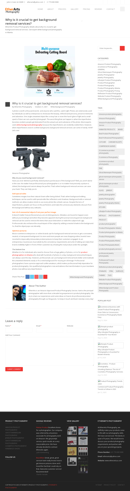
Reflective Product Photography (110, 93)
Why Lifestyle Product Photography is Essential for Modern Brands (108, 352)
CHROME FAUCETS (115, 142)
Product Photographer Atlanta (110, 228)
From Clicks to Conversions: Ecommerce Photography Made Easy (110, 314)
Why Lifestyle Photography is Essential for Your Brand (109, 333)
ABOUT (50, 9)
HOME (40, 9)
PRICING (86, 9)
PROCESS (62, 9)
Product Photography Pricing (109, 91)
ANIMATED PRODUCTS (107, 129)
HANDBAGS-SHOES (12, 448)
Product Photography (106, 85)
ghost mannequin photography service (110, 178)
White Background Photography (63, 107)
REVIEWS (98, 9)
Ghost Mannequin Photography (110, 72)
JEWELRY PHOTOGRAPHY (14, 438)
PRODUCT (102, 220)
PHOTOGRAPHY (114, 215)
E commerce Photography (108, 157)
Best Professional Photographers (111, 138)
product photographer (107, 224)
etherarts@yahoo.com (35, 2)
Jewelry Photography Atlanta (109, 203)
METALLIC (102, 215)
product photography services (110, 249)
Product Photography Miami (109, 245)
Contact (121, 485)
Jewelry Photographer (106, 75)
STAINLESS (102, 271)
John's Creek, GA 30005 (14, 2)
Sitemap (99, 485)
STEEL (111, 271)
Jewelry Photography (106, 77)
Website (70, 326)
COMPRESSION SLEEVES (107, 146)
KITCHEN (102, 207)
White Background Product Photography (108, 289)
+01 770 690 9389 (117, 452)
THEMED (102, 275)
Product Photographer (106, 83)
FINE (100, 168)
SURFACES (119, 271)
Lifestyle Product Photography (109, 80)
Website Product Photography (109, 96)
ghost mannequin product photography (108, 184)
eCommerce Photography (107, 67)
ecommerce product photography (106, 162)
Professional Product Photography (106, 261)
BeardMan (40, 458)
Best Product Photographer (109, 134)
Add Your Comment (12, 335)
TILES (109, 275)
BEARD (120, 129)
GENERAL (101, 69)
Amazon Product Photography (109, 64)
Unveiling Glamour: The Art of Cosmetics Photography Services (110, 370)
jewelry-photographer (107, 195)
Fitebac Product (42, 427)
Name (8, 326)
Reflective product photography (110, 267)
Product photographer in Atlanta (111, 232)
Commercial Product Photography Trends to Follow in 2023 (111, 388)
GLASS (101, 190)
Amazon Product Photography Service (110, 124)
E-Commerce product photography (107, 151)
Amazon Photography (107, 118)
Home (78, 21)
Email (38, 326)
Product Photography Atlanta (109, 88)
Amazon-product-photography (110, 114)
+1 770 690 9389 (52, 2)
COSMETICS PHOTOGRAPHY (16, 446)
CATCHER (102, 142)
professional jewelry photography (106, 254)
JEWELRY (109, 190)
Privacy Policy (110, 485)
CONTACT (111, 9)
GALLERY (74, 9)
